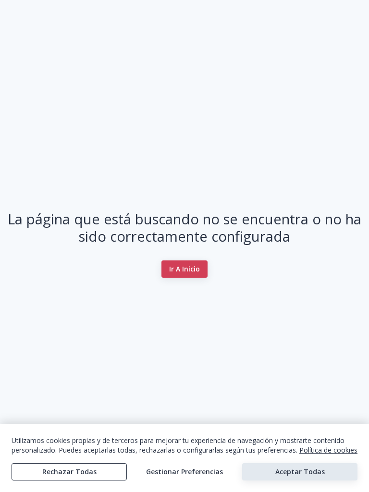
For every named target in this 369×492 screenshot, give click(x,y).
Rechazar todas (69, 471)
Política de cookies (328, 450)
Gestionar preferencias (184, 471)
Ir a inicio (184, 268)
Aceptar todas (300, 471)
